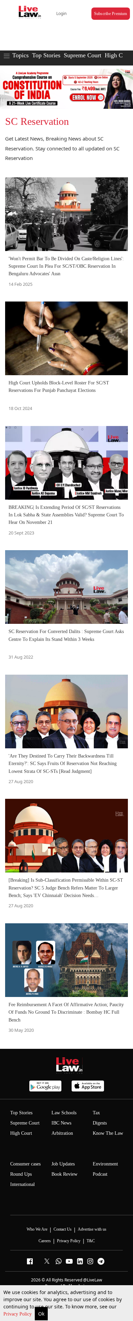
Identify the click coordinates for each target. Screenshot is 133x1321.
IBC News (61, 1123)
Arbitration (62, 1133)
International (22, 1184)
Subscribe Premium (110, 13)
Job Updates (63, 1163)
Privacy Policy (18, 1314)
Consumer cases (25, 1163)
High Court (21, 1133)
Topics (20, 55)
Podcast (100, 1174)
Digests (100, 1123)
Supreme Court (82, 55)
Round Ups (21, 1174)
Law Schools (63, 1112)
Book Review (64, 1174)
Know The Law (108, 1133)
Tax (96, 1112)
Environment (105, 1163)
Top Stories (46, 55)
